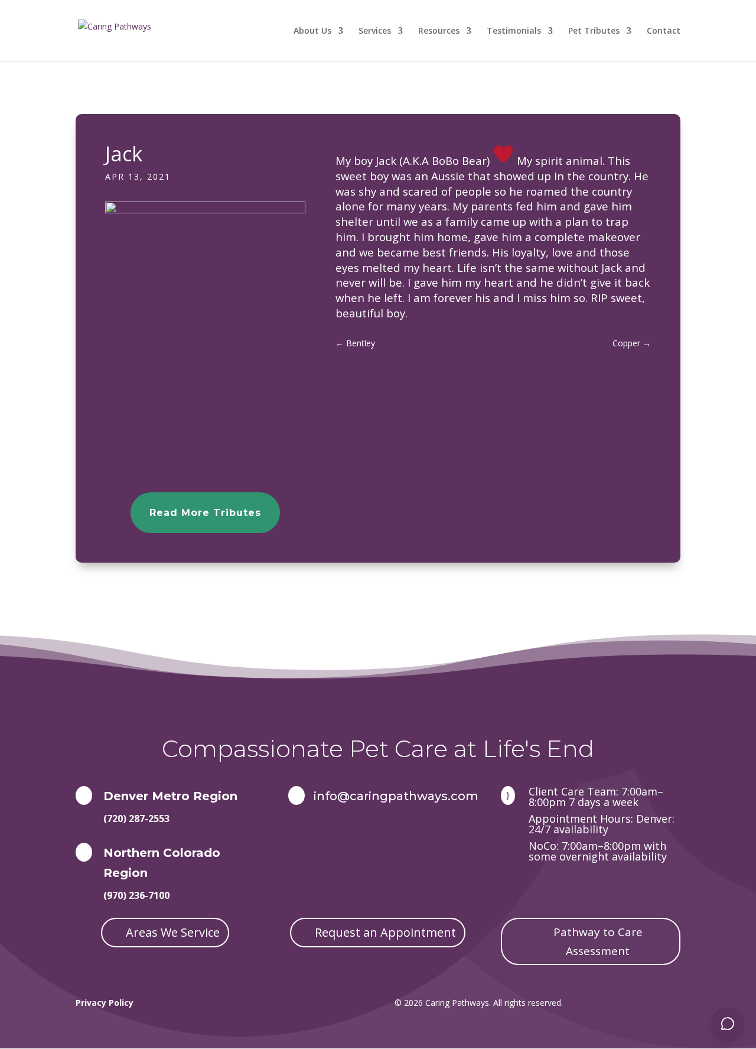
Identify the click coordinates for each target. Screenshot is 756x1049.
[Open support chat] (727, 1023)
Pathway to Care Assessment (598, 941)
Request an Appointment (385, 932)
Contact (663, 31)
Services (375, 31)
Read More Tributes (205, 512)
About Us (312, 31)
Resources (439, 31)
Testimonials (514, 31)
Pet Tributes (594, 31)
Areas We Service (173, 932)
